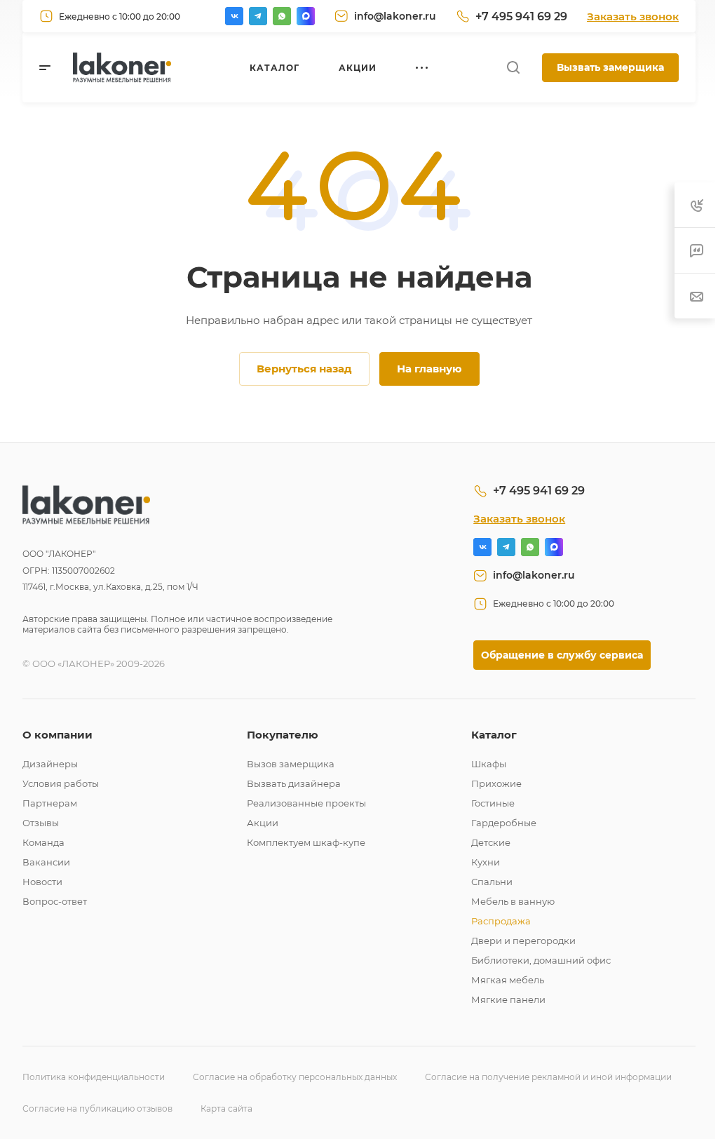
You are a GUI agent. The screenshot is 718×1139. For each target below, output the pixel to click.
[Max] (306, 16)
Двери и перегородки (523, 940)
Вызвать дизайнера (294, 783)
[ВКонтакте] (234, 16)
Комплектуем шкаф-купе (306, 842)
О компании (57, 734)
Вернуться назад (304, 368)
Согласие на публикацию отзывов (97, 1108)
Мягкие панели (508, 999)
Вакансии (46, 862)
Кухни (485, 862)
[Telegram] (258, 16)
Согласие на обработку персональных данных (295, 1077)
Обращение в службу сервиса (562, 655)
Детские (490, 842)
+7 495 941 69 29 (521, 16)
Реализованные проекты (306, 803)
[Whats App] (282, 16)
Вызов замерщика (290, 763)
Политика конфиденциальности (93, 1077)
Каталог (494, 734)
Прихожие (496, 783)
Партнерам (49, 803)
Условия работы (60, 783)
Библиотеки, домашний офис (541, 960)
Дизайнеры (50, 763)
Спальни (492, 881)
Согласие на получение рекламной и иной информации (548, 1077)
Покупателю (282, 734)
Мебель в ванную (513, 901)
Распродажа (501, 920)
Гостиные (493, 803)
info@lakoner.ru (395, 16)
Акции (262, 822)
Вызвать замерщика (610, 67)
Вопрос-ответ (54, 901)
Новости (42, 881)
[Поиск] (513, 67)
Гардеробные (503, 822)
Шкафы (488, 763)
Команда (43, 842)
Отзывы (40, 822)
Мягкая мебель (507, 979)
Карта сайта (226, 1108)
